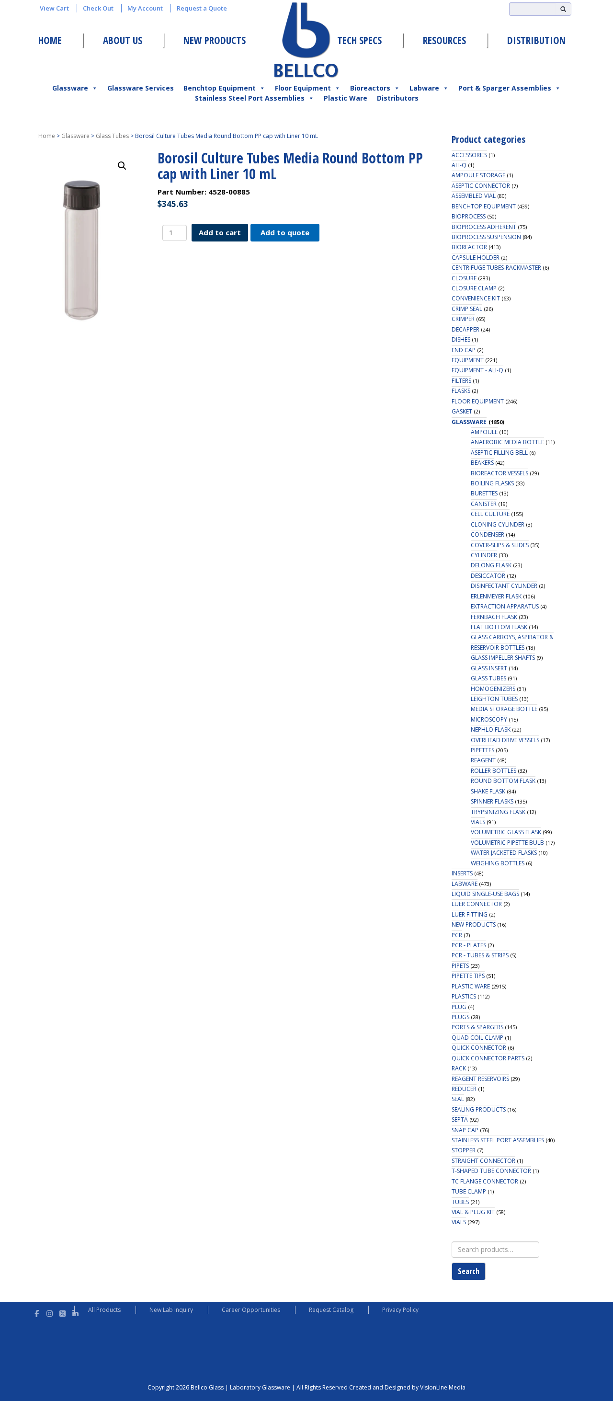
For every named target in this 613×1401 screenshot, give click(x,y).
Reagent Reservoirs (480, 1079)
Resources (444, 40)
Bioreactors (370, 87)
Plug (459, 1007)
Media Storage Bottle (504, 709)
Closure (464, 278)
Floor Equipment (303, 87)
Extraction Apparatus (505, 606)
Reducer (464, 1089)
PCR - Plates (469, 945)
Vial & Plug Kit (473, 1212)
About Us (122, 40)
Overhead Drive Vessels (505, 740)
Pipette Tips (468, 976)
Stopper (464, 1150)
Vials (478, 822)
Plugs (460, 1017)
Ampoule (484, 432)
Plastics (464, 996)
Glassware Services (140, 87)
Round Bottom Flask (503, 781)
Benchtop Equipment (219, 87)
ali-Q (459, 165)
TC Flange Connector (485, 1181)
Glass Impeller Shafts (503, 658)
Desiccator (488, 576)
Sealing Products (479, 1109)
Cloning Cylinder (497, 524)
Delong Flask (491, 565)
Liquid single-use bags (485, 894)
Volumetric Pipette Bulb (507, 842)
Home (50, 40)
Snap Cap (465, 1130)
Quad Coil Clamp (477, 1038)
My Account (145, 8)
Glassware (70, 87)
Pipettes (482, 750)
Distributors (398, 98)
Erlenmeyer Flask (496, 596)
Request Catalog (331, 1310)
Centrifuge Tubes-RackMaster (496, 268)
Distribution (536, 40)
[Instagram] (49, 1312)
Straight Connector (483, 1161)
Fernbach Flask (494, 617)
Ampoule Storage (478, 175)
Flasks (461, 391)
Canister (484, 504)
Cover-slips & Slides (500, 545)
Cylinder (484, 555)
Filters (461, 381)
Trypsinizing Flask (498, 812)
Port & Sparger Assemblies (504, 87)
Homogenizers (493, 689)
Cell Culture (490, 514)
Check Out (98, 8)
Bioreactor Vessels (499, 473)
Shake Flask (488, 791)
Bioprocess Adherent (484, 227)
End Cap (464, 350)
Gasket (462, 411)
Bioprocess (469, 216)
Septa (460, 1119)
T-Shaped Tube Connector (491, 1171)
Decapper (465, 329)
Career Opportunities (251, 1310)
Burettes (484, 493)
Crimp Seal (467, 309)
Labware (424, 87)
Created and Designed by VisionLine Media (407, 1387)
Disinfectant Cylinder (504, 586)
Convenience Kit (476, 298)
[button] (122, 165)
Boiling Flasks (492, 483)
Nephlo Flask (491, 729)
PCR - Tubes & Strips (480, 955)
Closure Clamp (474, 288)
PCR (457, 935)
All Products (104, 1310)
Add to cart (220, 232)
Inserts (462, 873)
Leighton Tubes (494, 699)
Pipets (460, 966)
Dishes (461, 339)
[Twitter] (62, 1312)
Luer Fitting (470, 914)
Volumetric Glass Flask (506, 832)
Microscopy (489, 719)
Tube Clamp (469, 1191)
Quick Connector (479, 1048)
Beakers (482, 463)
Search (468, 1271)
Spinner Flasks (492, 801)
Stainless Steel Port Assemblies (250, 98)
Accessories (469, 155)
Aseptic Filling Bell (499, 452)
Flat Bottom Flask (499, 627)
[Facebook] (36, 1312)
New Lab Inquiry (171, 1310)
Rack (459, 1068)
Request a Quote (202, 8)
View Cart (54, 8)
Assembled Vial (474, 196)
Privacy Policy (400, 1310)
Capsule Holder (475, 257)
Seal (458, 1099)
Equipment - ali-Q (477, 370)
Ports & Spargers (477, 1027)
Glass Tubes (112, 136)
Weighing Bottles (497, 863)
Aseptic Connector (481, 186)
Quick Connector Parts (488, 1058)
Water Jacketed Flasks (504, 853)
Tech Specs (359, 40)
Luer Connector (477, 904)
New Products (214, 40)
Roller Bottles (493, 771)
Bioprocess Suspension (486, 237)
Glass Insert (489, 668)
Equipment (468, 360)
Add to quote (285, 232)
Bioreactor (469, 247)
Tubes (460, 1202)
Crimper (463, 319)
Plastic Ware (345, 98)
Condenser (487, 534)
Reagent (483, 760)
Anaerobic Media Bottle (507, 442)
